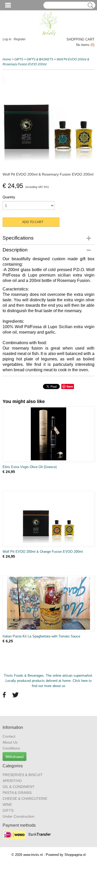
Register (20, 39)
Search (89, 5)
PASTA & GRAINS (17, 793)
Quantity (9, 197)
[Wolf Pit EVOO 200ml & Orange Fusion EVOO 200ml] (48, 518)
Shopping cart (80, 39)
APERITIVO (12, 781)
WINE (7, 804)
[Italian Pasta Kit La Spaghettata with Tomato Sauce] (48, 603)
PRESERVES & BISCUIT (23, 775)
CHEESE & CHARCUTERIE (25, 798)
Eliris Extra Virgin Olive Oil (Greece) (30, 467)
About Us (10, 742)
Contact (9, 736)
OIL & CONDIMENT (19, 787)
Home (7, 59)
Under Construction (18, 816)
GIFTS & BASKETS (40, 59)
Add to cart (32, 222)
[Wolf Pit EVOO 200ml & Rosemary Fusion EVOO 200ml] (48, 118)
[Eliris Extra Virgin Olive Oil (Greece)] (48, 433)
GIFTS (18, 59)
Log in (7, 39)
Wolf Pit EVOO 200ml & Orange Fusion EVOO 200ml (43, 552)
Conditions (11, 748)
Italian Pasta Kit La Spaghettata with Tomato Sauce (41, 636)
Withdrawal (14, 756)
